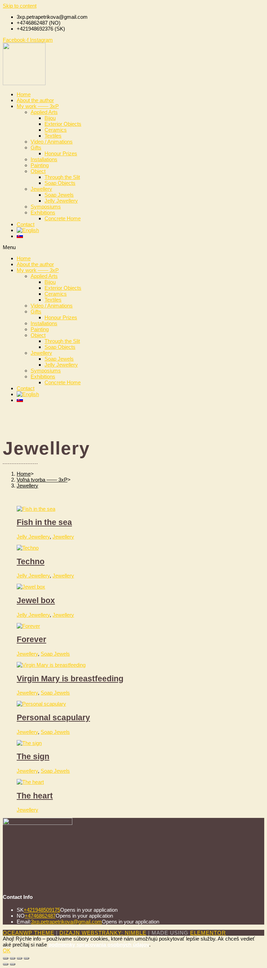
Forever (31, 639)
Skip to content (20, 6)
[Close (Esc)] (5, 958)
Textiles (53, 136)
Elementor (208, 933)
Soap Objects (59, 183)
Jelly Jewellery (61, 201)
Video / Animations (52, 142)
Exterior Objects (62, 124)
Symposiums (46, 207)
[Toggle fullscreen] (19, 958)
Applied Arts (44, 112)
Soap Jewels (59, 195)
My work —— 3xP (38, 106)
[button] (133, 247)
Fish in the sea (44, 522)
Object (38, 171)
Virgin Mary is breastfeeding (70, 678)
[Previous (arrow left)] (5, 964)
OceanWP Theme (28, 933)
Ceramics (55, 130)
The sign (33, 756)
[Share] (12, 958)
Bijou (50, 118)
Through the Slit (62, 177)
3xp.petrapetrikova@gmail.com (66, 922)
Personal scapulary (53, 717)
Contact (25, 224)
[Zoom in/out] (26, 958)
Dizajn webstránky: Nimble (102, 933)
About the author (35, 100)
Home (24, 94)
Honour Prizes (60, 153)
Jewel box (36, 600)
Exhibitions (43, 212)
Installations (44, 159)
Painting (40, 165)
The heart (35, 795)
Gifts (36, 147)
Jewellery (41, 189)
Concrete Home (62, 218)
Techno (30, 561)
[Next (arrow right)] (12, 964)
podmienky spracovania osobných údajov (98, 945)
